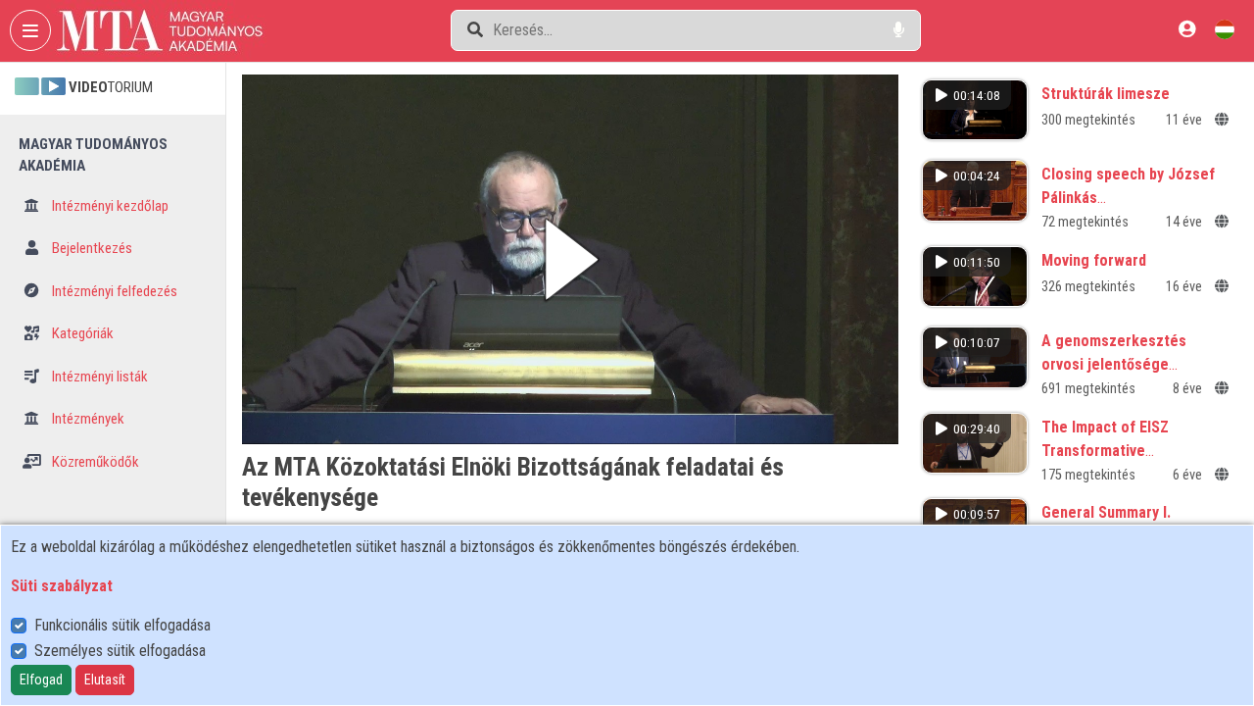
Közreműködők (94, 462)
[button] (570, 259)
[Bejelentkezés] (1187, 29)
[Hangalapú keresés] (898, 30)
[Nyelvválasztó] (1224, 29)
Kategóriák (81, 333)
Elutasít (104, 679)
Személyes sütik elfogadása (120, 650)
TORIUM (111, 87)
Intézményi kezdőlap (109, 206)
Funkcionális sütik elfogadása (122, 625)
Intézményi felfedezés (113, 291)
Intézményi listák (98, 376)
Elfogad (41, 679)
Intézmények (86, 419)
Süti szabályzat (62, 586)
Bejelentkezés (90, 248)
